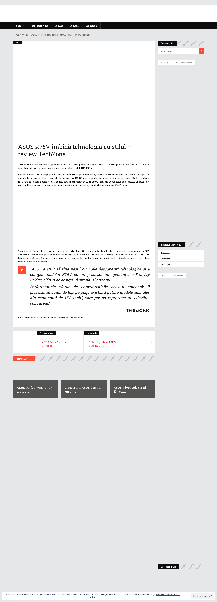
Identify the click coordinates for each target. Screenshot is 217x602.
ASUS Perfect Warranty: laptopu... (34, 389)
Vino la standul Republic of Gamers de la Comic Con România (188, 527)
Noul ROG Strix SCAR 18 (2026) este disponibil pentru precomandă (190, 328)
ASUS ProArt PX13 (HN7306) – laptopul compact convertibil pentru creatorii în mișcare (178, 201)
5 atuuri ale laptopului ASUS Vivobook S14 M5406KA (178, 215)
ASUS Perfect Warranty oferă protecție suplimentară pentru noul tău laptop (188, 371)
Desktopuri (166, 264)
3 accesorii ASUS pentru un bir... (83, 389)
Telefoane (165, 253)
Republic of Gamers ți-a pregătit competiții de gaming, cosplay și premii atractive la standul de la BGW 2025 (190, 477)
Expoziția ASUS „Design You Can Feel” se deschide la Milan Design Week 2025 (189, 548)
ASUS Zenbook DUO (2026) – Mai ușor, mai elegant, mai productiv (189, 392)
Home (16, 34)
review (52, 168)
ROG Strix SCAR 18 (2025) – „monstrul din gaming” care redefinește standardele (177, 229)
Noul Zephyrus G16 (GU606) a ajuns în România (189, 311)
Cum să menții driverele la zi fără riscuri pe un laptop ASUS (180, 141)
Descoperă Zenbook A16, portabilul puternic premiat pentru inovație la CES (177, 154)
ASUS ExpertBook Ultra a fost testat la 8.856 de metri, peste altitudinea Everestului (189, 348)
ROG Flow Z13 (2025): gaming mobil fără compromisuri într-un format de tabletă (180, 185)
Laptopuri (165, 258)
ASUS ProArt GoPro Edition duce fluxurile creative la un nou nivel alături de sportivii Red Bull (190, 291)
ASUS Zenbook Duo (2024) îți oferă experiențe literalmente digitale (181, 72)
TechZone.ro (76, 317)
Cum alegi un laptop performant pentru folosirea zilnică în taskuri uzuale (180, 114)
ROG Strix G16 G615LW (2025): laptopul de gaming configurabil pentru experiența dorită (180, 170)
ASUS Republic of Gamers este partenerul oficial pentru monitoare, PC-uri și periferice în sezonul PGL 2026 (190, 448)
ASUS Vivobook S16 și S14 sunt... (130, 389)
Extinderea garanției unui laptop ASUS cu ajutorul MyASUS (180, 128)
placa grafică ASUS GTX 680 (131, 164)
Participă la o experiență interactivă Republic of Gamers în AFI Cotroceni (187, 504)
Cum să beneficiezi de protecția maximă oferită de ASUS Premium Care (181, 98)
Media (25, 34)
